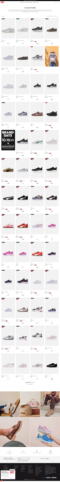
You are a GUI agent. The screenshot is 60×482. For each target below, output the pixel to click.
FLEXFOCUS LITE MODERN (4, 68)
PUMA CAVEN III (18, 124)
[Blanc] (23, 43)
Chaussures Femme (6, 467)
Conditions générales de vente (39, 467)
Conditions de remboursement (38, 470)
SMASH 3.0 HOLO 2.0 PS (33, 292)
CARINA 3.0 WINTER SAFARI (20, 96)
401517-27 (2, 264)
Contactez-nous (23, 471)
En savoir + (46, 474)
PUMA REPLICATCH (33, 264)
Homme (28, 2)
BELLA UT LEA (3, 40)
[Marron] (52, 43)
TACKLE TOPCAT (3, 180)
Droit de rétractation (30, 471)
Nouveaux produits (16, 467)
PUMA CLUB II (32, 124)
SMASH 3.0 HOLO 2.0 (48, 292)
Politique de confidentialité (38, 471)
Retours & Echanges (30, 469)
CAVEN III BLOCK (32, 208)
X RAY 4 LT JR (32, 68)
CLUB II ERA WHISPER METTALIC (20, 180)
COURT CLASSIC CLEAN (4, 96)
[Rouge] (23, 239)
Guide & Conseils (30, 467)
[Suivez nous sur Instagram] (42, 458)
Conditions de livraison (38, 469)
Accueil (4, 5)
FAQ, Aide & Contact (30, 472)
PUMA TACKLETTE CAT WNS (20, 68)
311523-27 (17, 264)
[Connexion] (57, 2)
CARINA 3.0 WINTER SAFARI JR (20, 40)
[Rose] (37, 71)
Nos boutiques (22, 467)
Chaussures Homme (6, 468)
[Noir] (37, 43)
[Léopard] (8, 183)
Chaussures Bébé (6, 469)
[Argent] (8, 43)
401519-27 (46, 236)
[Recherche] (54, 2)
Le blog (47, 458)
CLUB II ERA (3, 236)
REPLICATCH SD (18, 208)
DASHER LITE (32, 40)
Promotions (15, 468)
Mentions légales (37, 472)
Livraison (29, 468)
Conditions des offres (37, 468)
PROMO (37, 2)
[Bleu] (8, 71)
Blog (21, 470)
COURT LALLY (32, 236)
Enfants (31, 2)
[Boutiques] (55, 2)
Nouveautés (22, 2)
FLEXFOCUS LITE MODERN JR (20, 152)
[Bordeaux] (37, 127)
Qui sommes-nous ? (23, 468)
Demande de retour (30, 470)
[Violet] (52, 239)
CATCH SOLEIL (3, 208)
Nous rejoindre (22, 469)
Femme (25, 2)
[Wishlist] (56, 2)
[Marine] (37, 211)
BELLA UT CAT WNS (47, 40)
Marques (34, 2)
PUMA (2, 39)
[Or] (23, 323)
